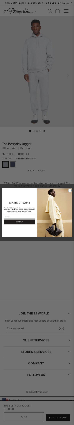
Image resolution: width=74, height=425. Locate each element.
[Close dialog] (70, 190)
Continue (19, 222)
